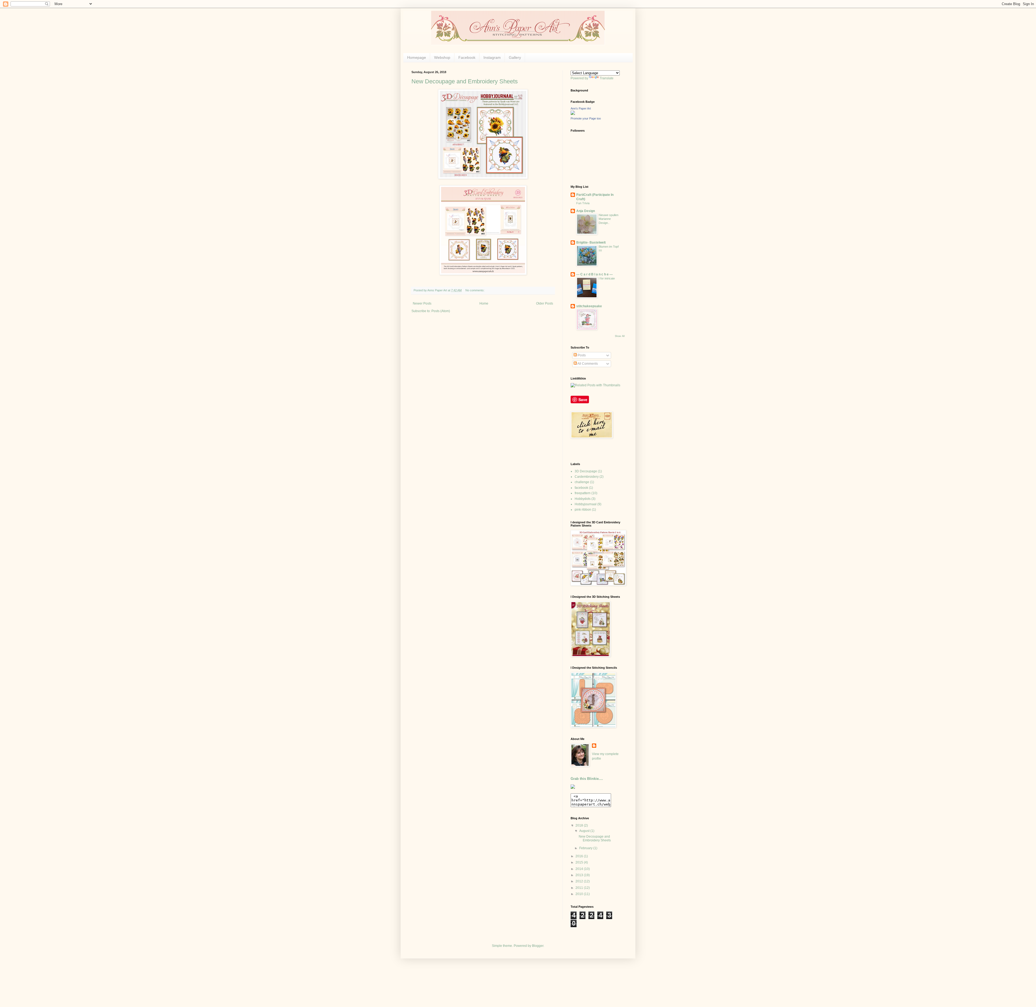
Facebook (466, 57)
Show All (620, 336)
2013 (579, 875)
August (584, 831)
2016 (579, 856)
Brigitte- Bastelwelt (591, 242)
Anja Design (585, 211)
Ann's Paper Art (581, 108)
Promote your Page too (586, 118)
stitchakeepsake (589, 306)
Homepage (416, 57)
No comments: (475, 290)
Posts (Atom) (440, 311)
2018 (579, 825)
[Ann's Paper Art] (573, 114)
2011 (579, 888)
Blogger (537, 946)
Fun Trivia (582, 203)
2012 (579, 881)
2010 (579, 894)
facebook (581, 488)
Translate (607, 78)
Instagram (492, 57)
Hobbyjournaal (586, 504)
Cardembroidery (587, 477)
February (586, 848)
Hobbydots (583, 499)
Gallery (515, 57)
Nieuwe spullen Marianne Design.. (608, 219)
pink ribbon (583, 509)
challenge (582, 482)
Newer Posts (422, 303)
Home (483, 303)
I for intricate (607, 278)
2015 (579, 862)
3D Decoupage (586, 471)
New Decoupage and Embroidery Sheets (464, 81)
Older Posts (544, 303)
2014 (579, 869)
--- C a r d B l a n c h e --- (594, 274)
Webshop (442, 57)
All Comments (587, 364)
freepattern (583, 493)
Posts (581, 355)
